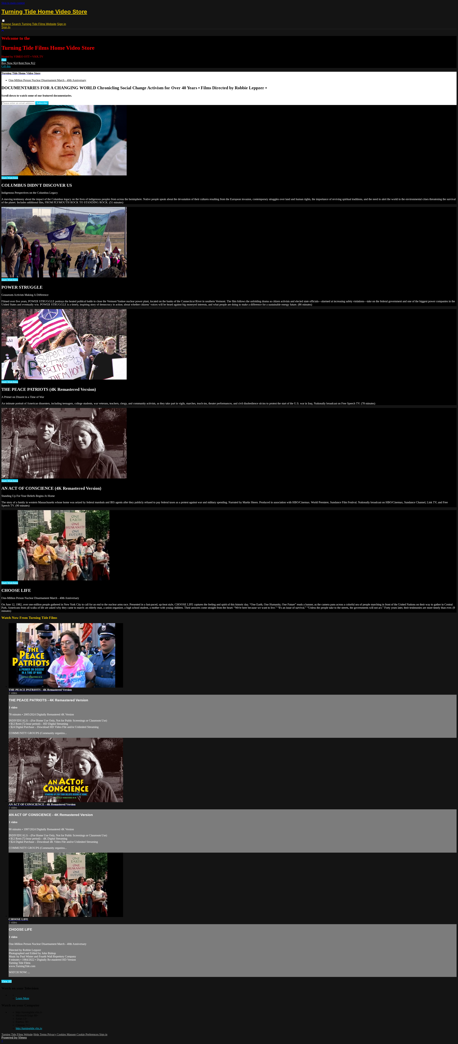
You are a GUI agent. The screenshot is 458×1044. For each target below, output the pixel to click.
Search (17, 24)
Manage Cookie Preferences (83, 1034)
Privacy (52, 1034)
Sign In (5, 27)
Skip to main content (13, 2)
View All (6, 981)
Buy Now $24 (9, 63)
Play (3, 59)
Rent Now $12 (26, 63)
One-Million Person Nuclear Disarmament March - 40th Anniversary (47, 80)
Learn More (22, 998)
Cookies (62, 1034)
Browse (6, 24)
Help (36, 1034)
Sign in (61, 24)
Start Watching (9, 177)
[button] (3, 20)
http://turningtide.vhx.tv (29, 1028)
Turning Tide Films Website (39, 24)
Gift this (6, 66)
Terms (43, 1034)
